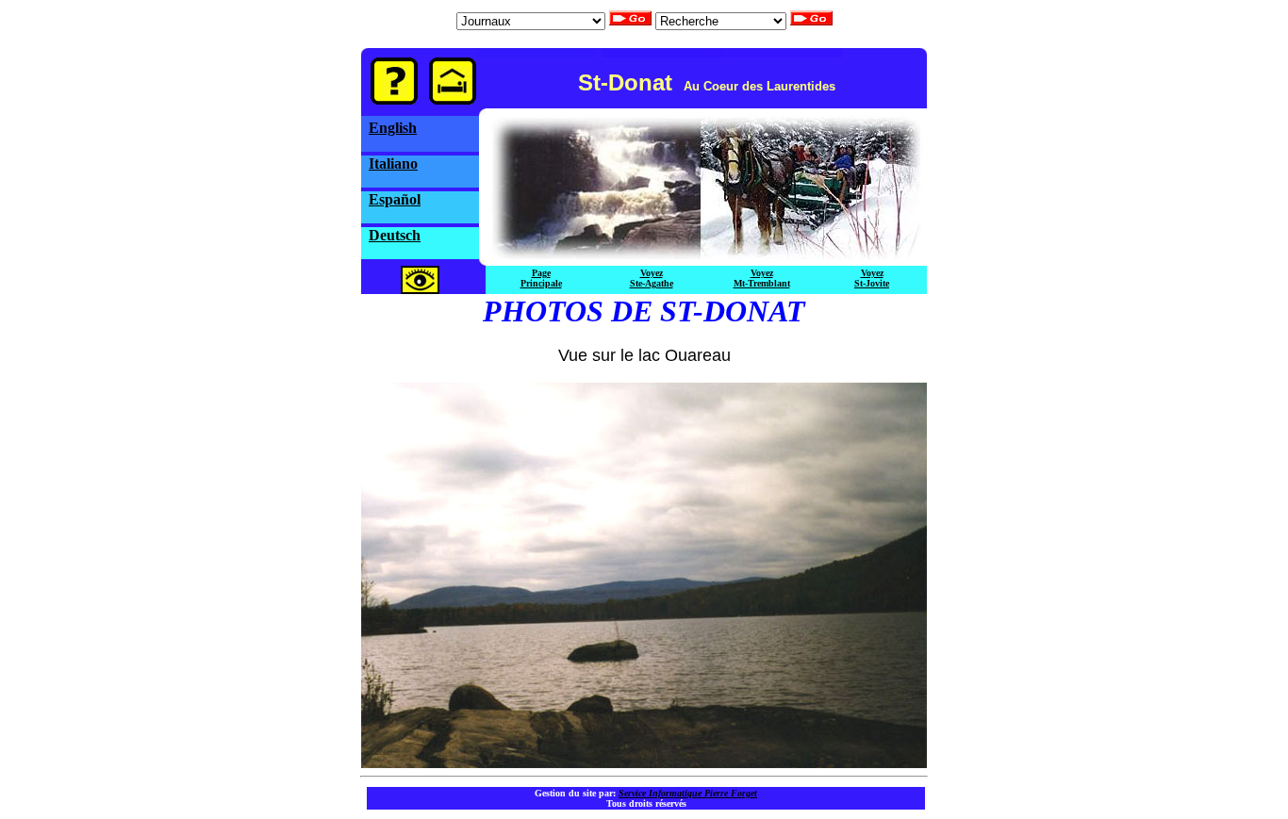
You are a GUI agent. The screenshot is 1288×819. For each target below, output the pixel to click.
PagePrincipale (541, 278)
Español (395, 199)
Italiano (393, 164)
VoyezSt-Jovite (871, 278)
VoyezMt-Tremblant (762, 278)
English (393, 128)
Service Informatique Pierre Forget (688, 793)
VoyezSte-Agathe (651, 278)
